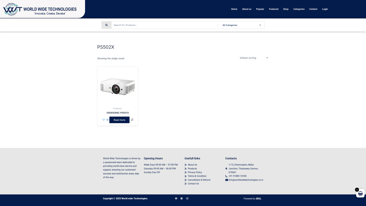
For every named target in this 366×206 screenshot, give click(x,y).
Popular (260, 9)
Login (325, 9)
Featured (273, 9)
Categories (299, 9)
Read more (119, 119)
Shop (286, 9)
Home (234, 9)
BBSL (258, 198)
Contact (313, 9)
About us (246, 9)
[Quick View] (107, 119)
